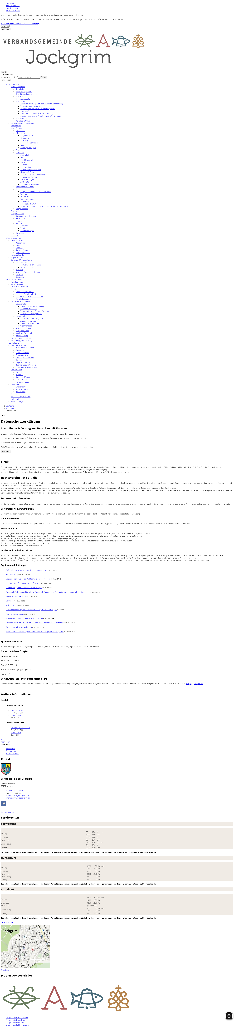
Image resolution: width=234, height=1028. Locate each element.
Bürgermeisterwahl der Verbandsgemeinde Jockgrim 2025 (44, 206)
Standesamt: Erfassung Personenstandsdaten (24, 618)
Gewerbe (24, 225)
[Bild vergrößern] (117, 997)
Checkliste (24, 138)
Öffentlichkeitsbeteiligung (26, 94)
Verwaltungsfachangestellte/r (32, 106)
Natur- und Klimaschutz (20, 301)
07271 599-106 (20, 727)
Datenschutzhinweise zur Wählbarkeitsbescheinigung (28, 579)
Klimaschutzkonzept (28, 308)
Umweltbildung (22, 250)
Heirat (22, 162)
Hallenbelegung (17, 399)
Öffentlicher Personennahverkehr (29, 296)
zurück (3, 739)
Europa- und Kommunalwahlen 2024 (35, 191)
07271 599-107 (20, 710)
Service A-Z (20, 130)
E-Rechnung (21, 133)
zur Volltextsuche (13, 10)
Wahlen (19, 189)
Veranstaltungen (27, 230)
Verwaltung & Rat (13, 84)
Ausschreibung (22, 118)
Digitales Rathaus (23, 121)
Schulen (19, 247)
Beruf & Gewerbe (27, 160)
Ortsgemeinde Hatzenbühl (17, 1017)
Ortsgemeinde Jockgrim (16, 1020)
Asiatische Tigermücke (29, 323)
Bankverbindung (7, 812)
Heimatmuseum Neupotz (26, 365)
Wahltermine (25, 194)
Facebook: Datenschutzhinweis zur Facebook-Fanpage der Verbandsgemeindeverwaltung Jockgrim (47, 592)
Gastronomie (21, 387)
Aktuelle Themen (18, 86)
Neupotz (19, 223)
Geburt (23, 157)
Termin (18, 150)
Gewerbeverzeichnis (19, 286)
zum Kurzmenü (12, 8)
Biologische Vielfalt (23, 328)
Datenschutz (11, 410)
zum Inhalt (10, 3)
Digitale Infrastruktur (24, 299)
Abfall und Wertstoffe (24, 333)
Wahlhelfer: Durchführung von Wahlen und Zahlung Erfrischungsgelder (34, 631)
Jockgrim (19, 221)
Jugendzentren (17, 257)
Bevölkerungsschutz (24, 91)
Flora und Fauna (22, 382)
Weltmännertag (26, 267)
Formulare (20, 152)
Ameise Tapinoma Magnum (31, 318)
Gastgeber (15, 384)
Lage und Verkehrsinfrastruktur (28, 294)
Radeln (19, 372)
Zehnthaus (20, 360)
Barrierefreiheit (12, 753)
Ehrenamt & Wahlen (28, 177)
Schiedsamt (20, 277)
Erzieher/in (25, 111)
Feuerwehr (15, 211)
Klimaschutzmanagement (31, 313)
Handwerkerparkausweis (21, 338)
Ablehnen (5, 26)
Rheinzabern (21, 233)
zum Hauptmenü (13, 5)
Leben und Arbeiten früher (26, 367)
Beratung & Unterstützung (21, 260)
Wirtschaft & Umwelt (14, 279)
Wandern (19, 374)
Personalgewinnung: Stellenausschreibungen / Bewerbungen (31, 609)
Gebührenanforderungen (16, 596)
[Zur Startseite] (74, 69)
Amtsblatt (20, 96)
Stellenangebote (23, 99)
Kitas (18, 245)
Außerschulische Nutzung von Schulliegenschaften (27, 570)
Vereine (23, 228)
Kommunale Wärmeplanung (32, 306)
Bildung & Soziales (13, 238)
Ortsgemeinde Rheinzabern (17, 1025)
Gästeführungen (17, 401)
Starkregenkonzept (24, 326)
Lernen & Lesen (17, 240)
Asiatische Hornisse (28, 321)
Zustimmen (6, 29)
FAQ (22, 145)
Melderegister (11, 605)
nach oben (5, 742)
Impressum (10, 748)
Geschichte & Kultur (19, 345)
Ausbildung (20, 101)
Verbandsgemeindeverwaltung (23, 123)
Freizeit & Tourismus (14, 343)
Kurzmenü (10, 408)
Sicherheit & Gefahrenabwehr (32, 174)
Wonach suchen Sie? (9, 77)
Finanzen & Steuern (28, 172)
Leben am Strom (22, 379)
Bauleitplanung (17, 284)
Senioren (19, 274)
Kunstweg (20, 350)
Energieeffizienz (22, 330)
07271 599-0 (14, 790)
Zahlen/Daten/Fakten (25, 291)
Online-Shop (16, 235)
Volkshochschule (23, 252)
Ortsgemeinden (17, 213)
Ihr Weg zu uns (7, 922)
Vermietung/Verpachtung (21, 340)
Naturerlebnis (16, 369)
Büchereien (20, 243)
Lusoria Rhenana (22, 352)
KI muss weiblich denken (30, 265)
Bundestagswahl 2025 (29, 201)
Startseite (10, 406)
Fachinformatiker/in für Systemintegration (37, 108)
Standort (14, 289)
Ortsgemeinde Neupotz (15, 1022)
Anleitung (24, 140)
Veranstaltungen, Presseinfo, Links (34, 311)
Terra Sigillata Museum (25, 357)
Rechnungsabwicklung (15, 614)
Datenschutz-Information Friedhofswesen (23, 583)
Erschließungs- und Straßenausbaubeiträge (24, 587)
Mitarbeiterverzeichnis (25, 186)
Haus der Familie (17, 255)
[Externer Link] (117, 803)
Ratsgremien (16, 125)
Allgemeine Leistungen (29, 184)
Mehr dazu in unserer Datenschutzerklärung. (20, 23)
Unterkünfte (20, 391)
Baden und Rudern (23, 377)
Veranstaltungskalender (20, 396)
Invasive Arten (21, 316)
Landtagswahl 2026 (28, 204)
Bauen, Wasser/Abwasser (30, 169)
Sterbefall (24, 155)
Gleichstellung (22, 262)
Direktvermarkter (23, 389)
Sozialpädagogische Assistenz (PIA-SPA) (36, 113)
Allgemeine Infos (27, 135)
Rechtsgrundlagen (28, 147)
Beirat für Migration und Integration (30, 272)
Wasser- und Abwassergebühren (19, 627)
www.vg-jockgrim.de (18, 798)
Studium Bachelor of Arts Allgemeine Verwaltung (40, 116)
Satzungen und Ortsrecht (26, 216)
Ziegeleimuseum (23, 362)
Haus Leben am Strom (25, 347)
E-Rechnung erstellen (29, 143)
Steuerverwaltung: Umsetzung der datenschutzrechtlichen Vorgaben (34, 622)
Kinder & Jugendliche (29, 167)
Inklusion (19, 269)
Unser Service (16, 128)
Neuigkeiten (21, 89)
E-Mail (16, 715)
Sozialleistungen (27, 179)
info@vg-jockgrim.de (194, 683)
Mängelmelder (22, 208)
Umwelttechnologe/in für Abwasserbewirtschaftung (41, 103)
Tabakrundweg (22, 355)
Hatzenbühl (20, 218)
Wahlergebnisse (27, 199)
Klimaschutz (21, 304)
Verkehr (23, 164)
